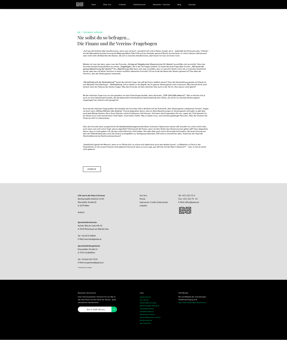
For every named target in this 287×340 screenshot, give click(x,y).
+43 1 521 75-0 (188, 195)
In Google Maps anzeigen (85, 267)
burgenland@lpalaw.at (93, 262)
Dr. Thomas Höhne (90, 32)
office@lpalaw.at (192, 202)
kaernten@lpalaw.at (92, 239)
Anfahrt (81, 212)
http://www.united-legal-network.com (192, 302)
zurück (92, 169)
